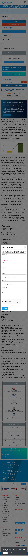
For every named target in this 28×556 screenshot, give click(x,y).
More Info (10, 552)
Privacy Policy (18, 305)
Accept (4, 552)
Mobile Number (5, 280)
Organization (4, 287)
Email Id (3, 273)
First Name (4, 262)
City (2, 292)
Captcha (3, 298)
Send (5, 308)
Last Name (4, 268)
